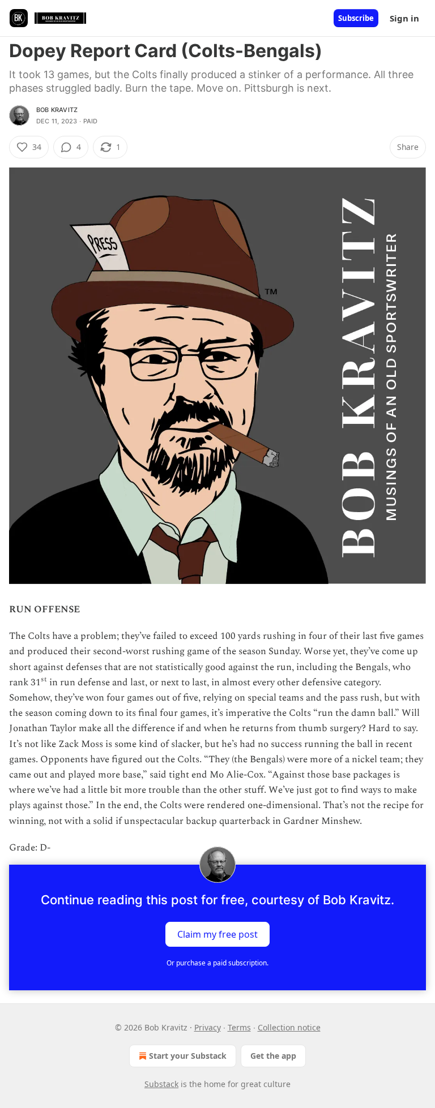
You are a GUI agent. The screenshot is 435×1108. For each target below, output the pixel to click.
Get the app (273, 1055)
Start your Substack (188, 1055)
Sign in (404, 18)
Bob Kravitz (57, 110)
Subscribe (356, 18)
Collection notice (289, 1027)
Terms (239, 1027)
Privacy (207, 1027)
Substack (161, 1084)
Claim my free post (217, 934)
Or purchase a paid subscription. (217, 963)
